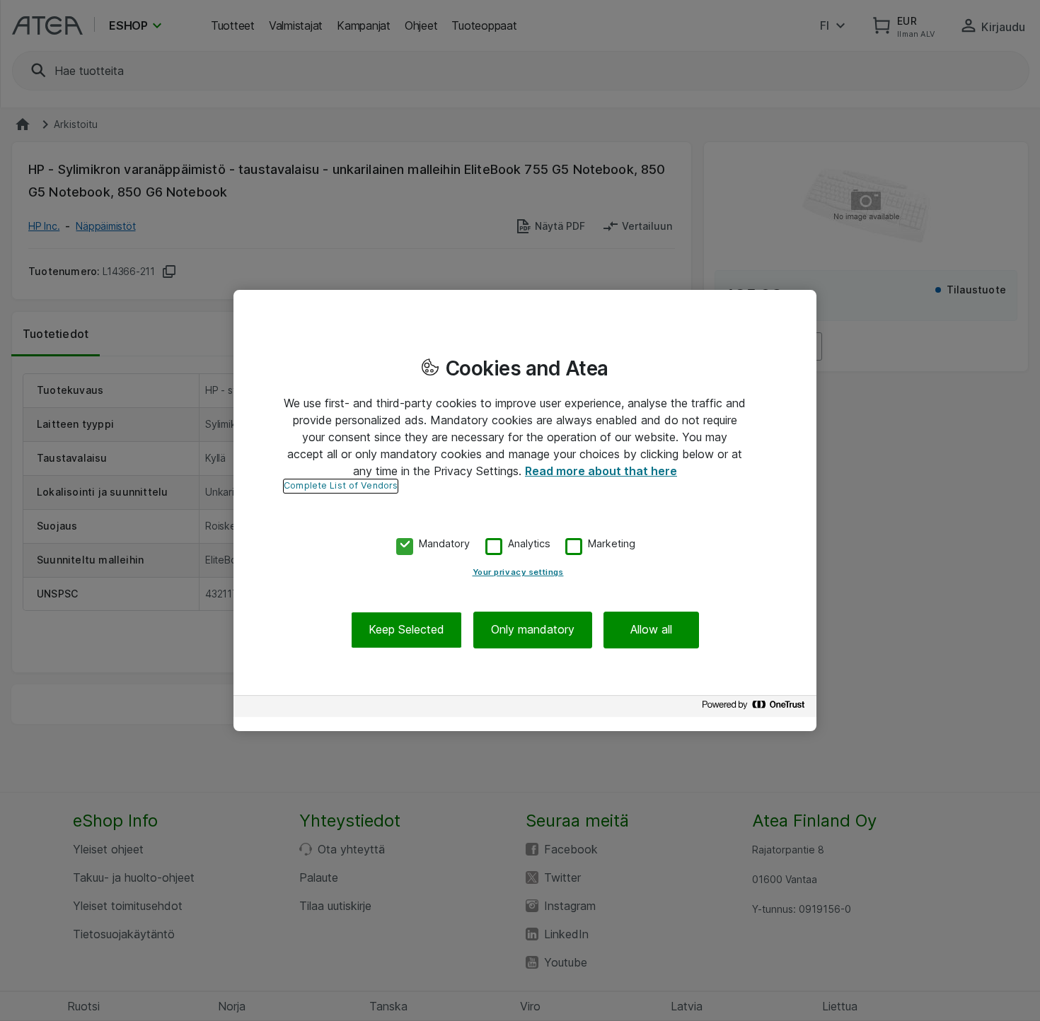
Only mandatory (532, 630)
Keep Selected (406, 630)
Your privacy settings (518, 573)
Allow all (651, 630)
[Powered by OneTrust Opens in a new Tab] (755, 708)
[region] (524, 510)
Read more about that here (601, 471)
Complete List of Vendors (341, 485)
